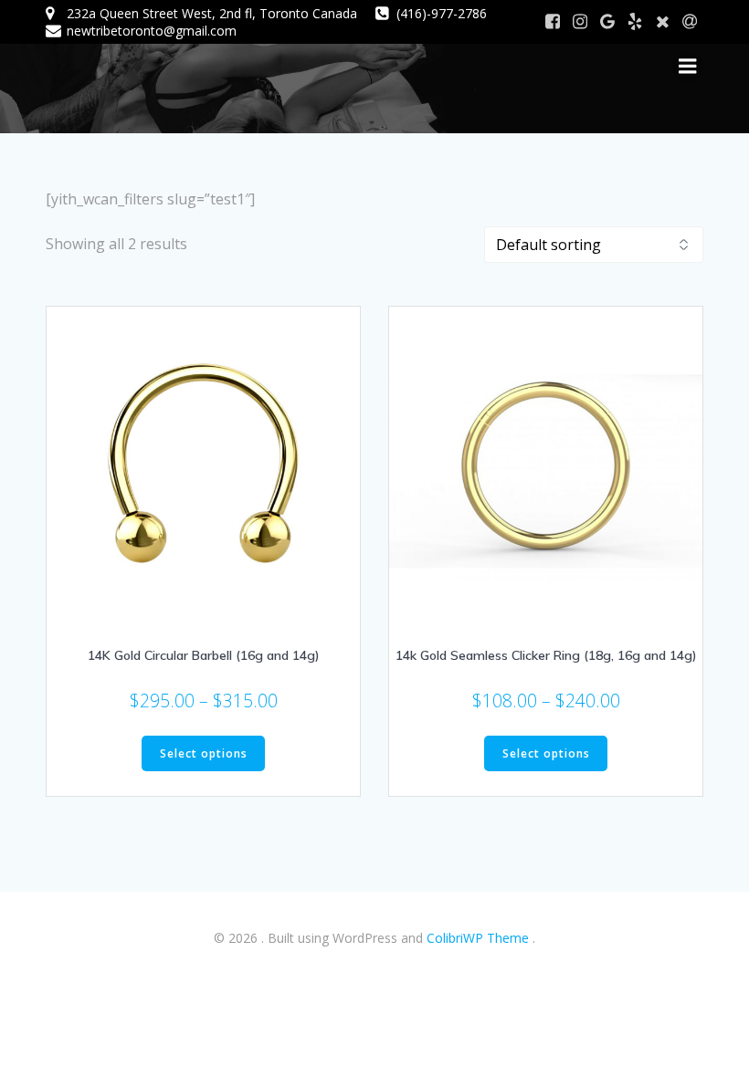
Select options (204, 753)
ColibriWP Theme (478, 937)
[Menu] (687, 66)
